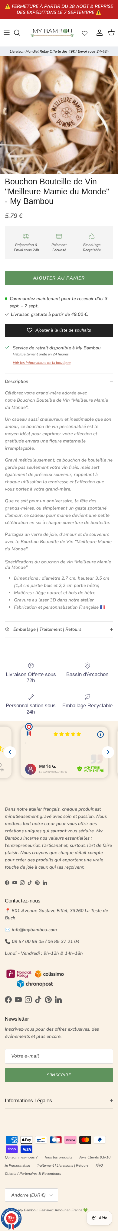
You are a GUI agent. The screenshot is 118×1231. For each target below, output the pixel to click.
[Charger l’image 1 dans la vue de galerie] (59, 115)
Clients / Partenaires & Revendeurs (33, 1173)
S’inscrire (59, 1075)
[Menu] (6, 32)
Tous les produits (58, 1157)
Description (16, 381)
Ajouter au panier (59, 278)
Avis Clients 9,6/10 (94, 1157)
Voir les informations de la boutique (41, 362)
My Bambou (28, 1210)
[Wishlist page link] (84, 32)
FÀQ (99, 1165)
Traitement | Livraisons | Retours (63, 1165)
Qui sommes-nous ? (21, 1157)
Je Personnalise (17, 1165)
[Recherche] (20, 32)
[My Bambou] (52, 33)
